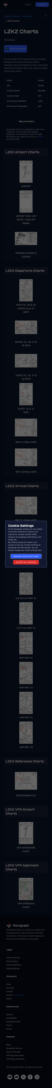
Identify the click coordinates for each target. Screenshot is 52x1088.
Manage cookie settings (26, 556)
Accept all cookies (26, 562)
